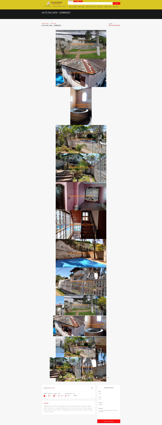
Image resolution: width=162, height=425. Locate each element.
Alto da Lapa (53, 23)
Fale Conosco (116, 6)
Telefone (100, 402)
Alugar (75, 1)
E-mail (100, 397)
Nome (100, 391)
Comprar (70, 1)
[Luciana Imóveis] (54, 4)
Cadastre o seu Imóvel (91, 6)
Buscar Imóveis (81, 6)
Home (70, 6)
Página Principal (45, 23)
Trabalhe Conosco (108, 6)
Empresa (75, 6)
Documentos (100, 6)
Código (80, 1)
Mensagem (101, 408)
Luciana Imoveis (108, 388)
